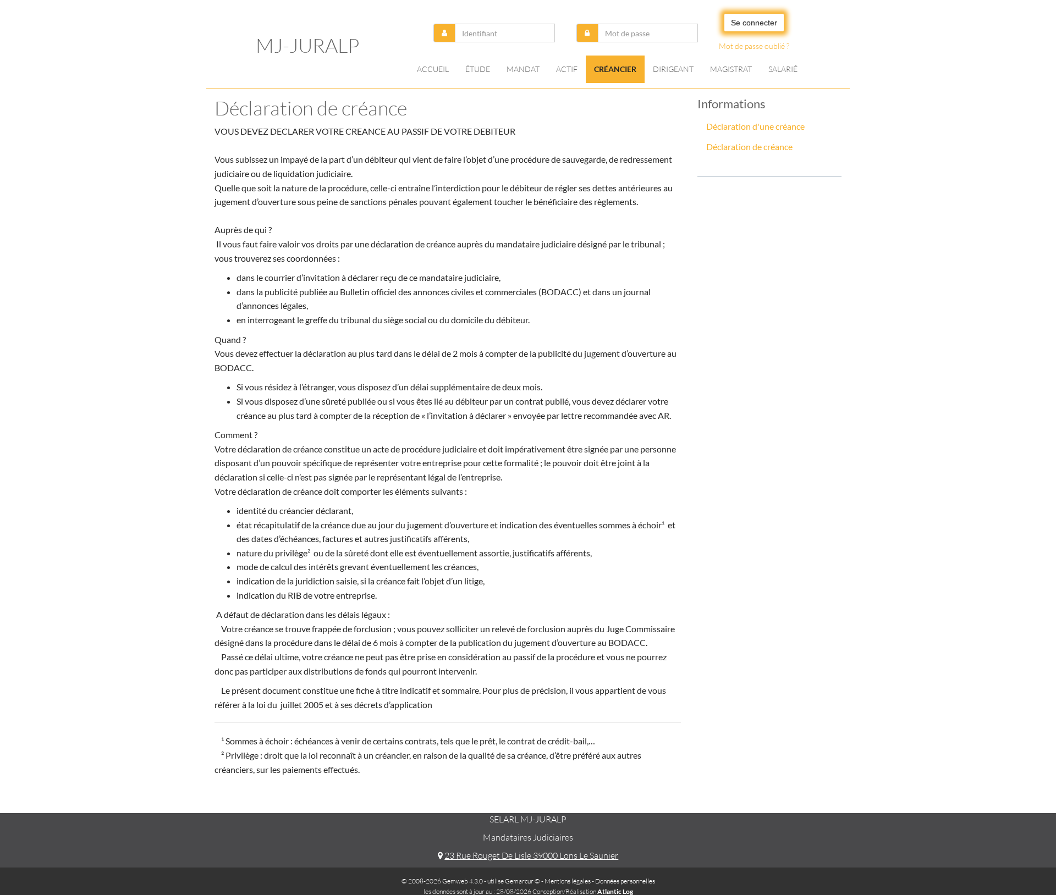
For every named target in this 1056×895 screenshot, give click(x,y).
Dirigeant (673, 69)
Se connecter (754, 22)
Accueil (433, 69)
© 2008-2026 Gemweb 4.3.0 (442, 881)
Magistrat (731, 69)
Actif (567, 69)
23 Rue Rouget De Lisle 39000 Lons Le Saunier (531, 855)
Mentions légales (567, 881)
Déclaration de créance (749, 146)
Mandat (523, 69)
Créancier (615, 69)
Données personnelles (625, 881)
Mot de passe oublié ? (754, 46)
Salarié (783, 69)
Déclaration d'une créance (755, 126)
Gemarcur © (522, 881)
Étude (477, 69)
